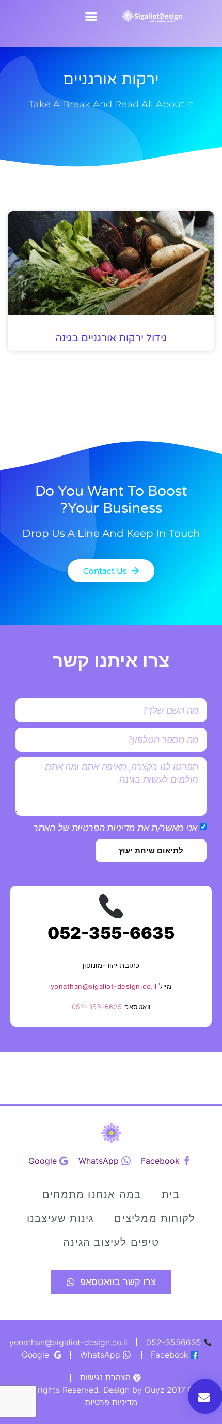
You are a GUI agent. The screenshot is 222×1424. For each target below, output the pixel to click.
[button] (91, 16)
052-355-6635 (111, 933)
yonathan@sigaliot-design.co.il (104, 986)
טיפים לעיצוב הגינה (111, 1242)
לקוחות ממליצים (154, 1218)
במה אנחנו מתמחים (91, 1194)
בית (171, 1194)
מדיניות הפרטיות (103, 827)
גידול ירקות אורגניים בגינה (111, 338)
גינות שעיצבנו (60, 1218)
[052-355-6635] (111, 906)
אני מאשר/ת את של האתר (115, 827)
